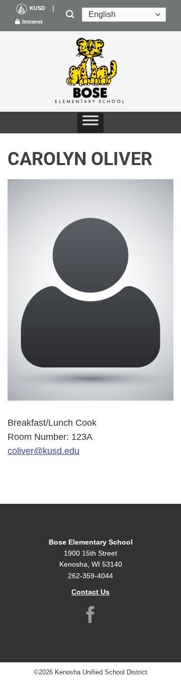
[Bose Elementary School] (90, 71)
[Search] (70, 15)
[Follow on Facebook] (90, 616)
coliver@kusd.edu (43, 451)
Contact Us (90, 592)
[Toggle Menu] (90, 123)
